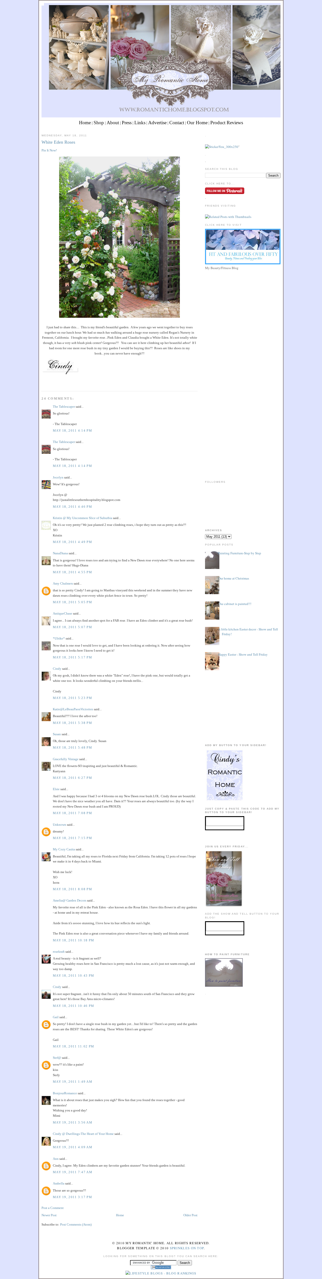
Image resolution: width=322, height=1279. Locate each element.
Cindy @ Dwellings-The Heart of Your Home (83, 1134)
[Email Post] (42, 381)
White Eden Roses (58, 142)
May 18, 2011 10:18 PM (73, 940)
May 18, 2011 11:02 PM (73, 1046)
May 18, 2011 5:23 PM (72, 698)
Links (139, 122)
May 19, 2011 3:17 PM (72, 1197)
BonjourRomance (65, 1093)
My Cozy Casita (64, 849)
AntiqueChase (62, 613)
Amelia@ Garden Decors (69, 900)
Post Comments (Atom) (76, 1224)
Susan (57, 734)
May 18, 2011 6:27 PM (72, 778)
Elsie (56, 789)
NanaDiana (60, 553)
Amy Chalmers (63, 583)
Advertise (157, 122)
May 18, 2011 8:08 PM (72, 889)
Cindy (57, 668)
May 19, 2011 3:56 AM (72, 1122)
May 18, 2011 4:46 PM (72, 506)
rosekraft (59, 951)
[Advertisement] (242, 306)
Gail (56, 1017)
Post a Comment (53, 1208)
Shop (99, 122)
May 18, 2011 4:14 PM (72, 430)
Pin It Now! (49, 150)
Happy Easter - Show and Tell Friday (243, 654)
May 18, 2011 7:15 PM (72, 838)
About (113, 122)
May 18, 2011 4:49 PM (72, 542)
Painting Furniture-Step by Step (239, 553)
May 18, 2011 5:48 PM (72, 747)
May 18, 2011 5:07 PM (72, 627)
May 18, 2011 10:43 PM (73, 975)
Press (127, 122)
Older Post (190, 1215)
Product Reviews (226, 122)
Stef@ (57, 1058)
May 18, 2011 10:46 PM (73, 1006)
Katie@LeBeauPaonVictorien (73, 709)
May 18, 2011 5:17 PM (72, 657)
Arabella (58, 1183)
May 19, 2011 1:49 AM (72, 1081)
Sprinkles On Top (187, 1248)
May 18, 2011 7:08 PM (72, 813)
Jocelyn (58, 477)
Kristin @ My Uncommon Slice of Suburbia (82, 518)
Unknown (59, 824)
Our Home (197, 122)
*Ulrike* (59, 638)
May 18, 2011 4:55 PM (72, 572)
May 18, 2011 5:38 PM (72, 723)
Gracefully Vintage (65, 759)
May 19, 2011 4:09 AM (72, 1147)
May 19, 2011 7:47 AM (72, 1172)
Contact (176, 122)
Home (85, 122)
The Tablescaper (64, 406)
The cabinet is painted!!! (234, 603)
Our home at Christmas (233, 578)
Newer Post (49, 1215)
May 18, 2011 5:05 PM (72, 602)
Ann (56, 1159)
